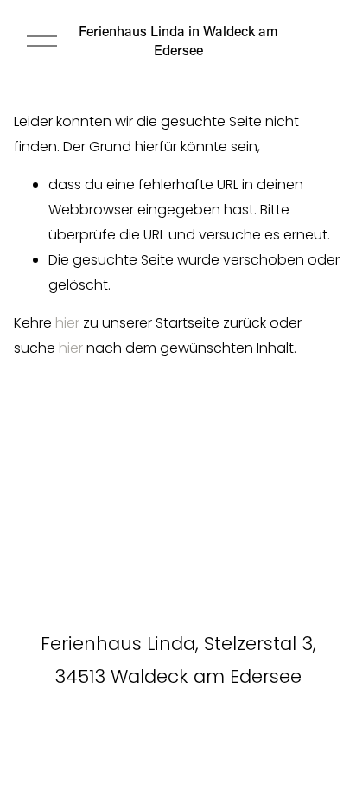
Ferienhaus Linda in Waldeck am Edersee (178, 40)
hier (67, 323)
